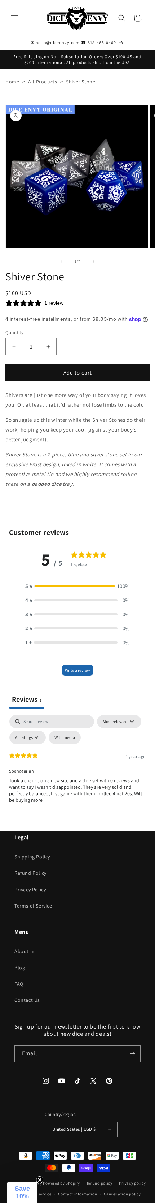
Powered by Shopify (61, 1182)
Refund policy (99, 1183)
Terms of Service (33, 906)
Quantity (14, 332)
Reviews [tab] (26, 699)
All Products (42, 81)
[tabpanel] (77, 769)
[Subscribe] (132, 1053)
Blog (19, 967)
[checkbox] (65, 737)
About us (25, 951)
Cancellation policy (122, 1193)
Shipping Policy (32, 856)
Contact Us (27, 1000)
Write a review (77, 670)
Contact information (77, 1193)
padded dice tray (52, 483)
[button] (14, 18)
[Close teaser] (39, 1179)
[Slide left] (62, 261)
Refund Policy (30, 873)
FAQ (18, 984)
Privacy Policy (30, 889)
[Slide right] (93, 261)
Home (12, 81)
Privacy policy (132, 1183)
